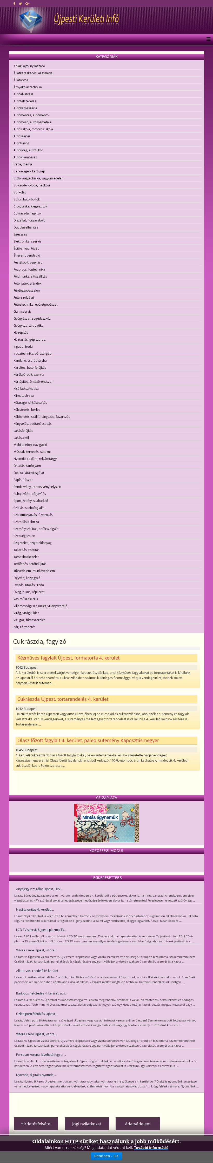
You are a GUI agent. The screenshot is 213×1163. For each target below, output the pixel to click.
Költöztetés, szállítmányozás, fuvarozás (42, 416)
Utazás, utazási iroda (29, 585)
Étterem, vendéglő (27, 255)
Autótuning (21, 143)
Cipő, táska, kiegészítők (30, 206)
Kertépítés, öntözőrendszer (33, 381)
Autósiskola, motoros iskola (33, 129)
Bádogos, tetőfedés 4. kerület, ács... (41, 993)
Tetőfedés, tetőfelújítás (30, 564)
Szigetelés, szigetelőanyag (33, 543)
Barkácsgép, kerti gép (29, 171)
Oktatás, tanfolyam (27, 465)
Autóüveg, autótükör (28, 150)
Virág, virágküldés (26, 613)
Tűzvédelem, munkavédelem (34, 571)
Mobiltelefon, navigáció (30, 444)
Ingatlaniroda (23, 346)
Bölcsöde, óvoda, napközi (32, 185)
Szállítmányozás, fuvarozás (33, 515)
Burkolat (20, 192)
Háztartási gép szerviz (30, 339)
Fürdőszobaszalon (27, 290)
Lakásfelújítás (23, 430)
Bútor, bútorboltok (27, 199)
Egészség (20, 234)
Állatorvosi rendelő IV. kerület (37, 971)
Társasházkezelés (26, 557)
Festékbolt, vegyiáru (28, 262)
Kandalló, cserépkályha (30, 360)
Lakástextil (21, 437)
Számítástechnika (26, 522)
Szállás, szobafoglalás (29, 508)
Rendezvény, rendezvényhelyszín (37, 487)
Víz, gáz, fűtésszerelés (29, 620)
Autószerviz (22, 136)
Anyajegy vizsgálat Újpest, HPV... (39, 889)
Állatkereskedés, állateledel (33, 73)
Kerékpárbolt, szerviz (29, 374)
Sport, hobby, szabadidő (31, 501)
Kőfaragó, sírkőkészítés (30, 402)
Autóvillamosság (25, 157)
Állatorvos (21, 80)
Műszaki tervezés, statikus (32, 451)
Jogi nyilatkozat (86, 1124)
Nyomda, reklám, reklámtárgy (35, 458)
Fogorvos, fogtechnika (29, 269)
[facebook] (14, 3)
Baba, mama (23, 164)
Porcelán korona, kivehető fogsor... (41, 1054)
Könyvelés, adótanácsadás (33, 423)
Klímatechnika (24, 395)
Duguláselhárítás (26, 227)
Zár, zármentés (25, 627)
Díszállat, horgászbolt (29, 220)
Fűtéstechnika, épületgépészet (35, 304)
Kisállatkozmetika (26, 388)
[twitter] (20, 3)
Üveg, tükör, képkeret (29, 592)
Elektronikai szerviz (27, 241)
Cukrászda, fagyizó (27, 213)
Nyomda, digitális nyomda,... (36, 1075)
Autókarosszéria (25, 108)
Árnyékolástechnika (28, 87)
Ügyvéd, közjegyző (27, 578)
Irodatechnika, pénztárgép (32, 353)
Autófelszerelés (25, 101)
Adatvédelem (138, 1124)
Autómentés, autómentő (31, 115)
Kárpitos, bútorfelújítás (30, 367)
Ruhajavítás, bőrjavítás (30, 494)
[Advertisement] (106, 1103)
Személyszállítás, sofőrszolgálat (36, 529)
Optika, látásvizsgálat (29, 472)
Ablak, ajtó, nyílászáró (29, 66)
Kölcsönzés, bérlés (27, 409)
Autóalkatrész (24, 94)
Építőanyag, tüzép (26, 248)
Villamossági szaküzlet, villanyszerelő (40, 606)
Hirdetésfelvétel (36, 1124)
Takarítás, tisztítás (26, 550)
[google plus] (27, 3)
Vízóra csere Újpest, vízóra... (36, 950)
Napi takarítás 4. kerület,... (35, 909)
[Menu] (207, 39)
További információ (151, 1147)
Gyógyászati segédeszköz (32, 318)
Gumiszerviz (22, 311)
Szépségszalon (24, 536)
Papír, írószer (23, 480)
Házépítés (21, 332)
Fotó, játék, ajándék (27, 283)
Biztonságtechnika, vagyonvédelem (39, 178)
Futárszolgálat (24, 297)
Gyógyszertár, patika (28, 325)
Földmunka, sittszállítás (30, 276)
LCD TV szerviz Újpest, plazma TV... (41, 929)
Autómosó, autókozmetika (32, 122)
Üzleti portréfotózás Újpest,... (37, 1014)
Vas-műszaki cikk (26, 599)
